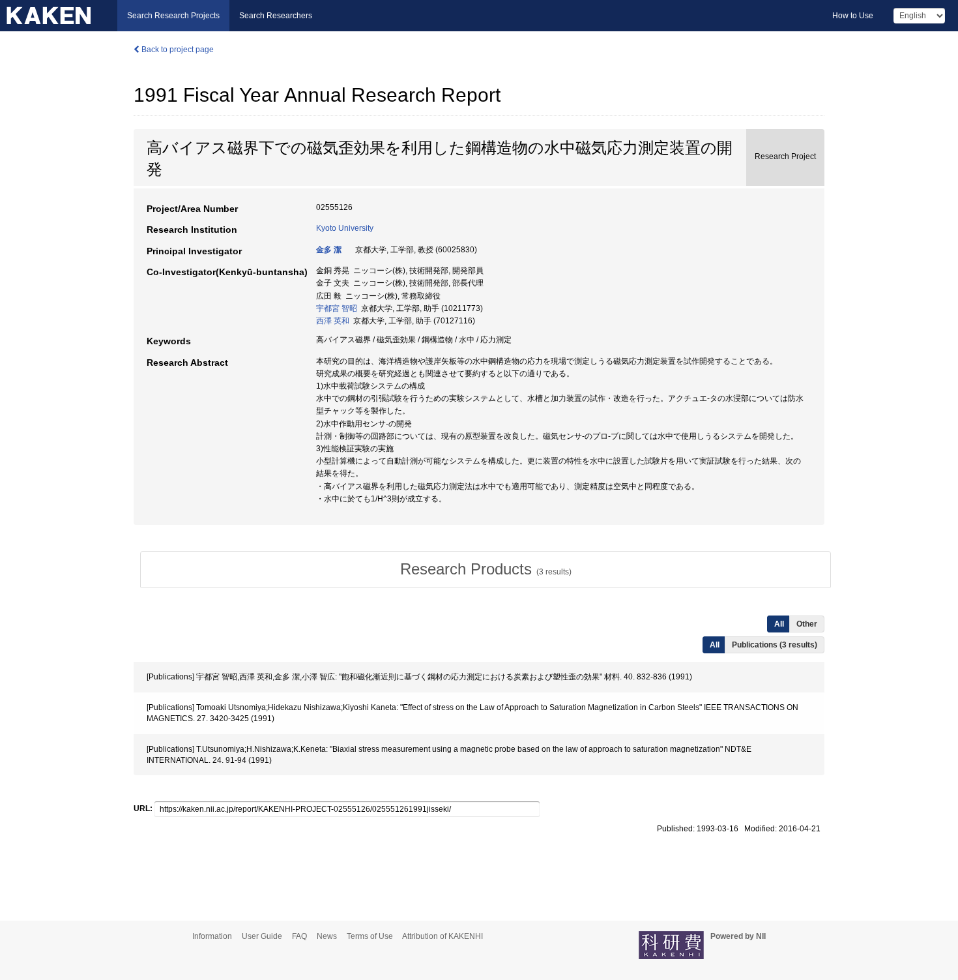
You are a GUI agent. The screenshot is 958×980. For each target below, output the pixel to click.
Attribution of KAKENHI (442, 936)
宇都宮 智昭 (336, 308)
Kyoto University (344, 228)
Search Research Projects (173, 15)
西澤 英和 (332, 320)
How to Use (852, 15)
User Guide (262, 936)
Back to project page (176, 49)
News (327, 936)
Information (212, 936)
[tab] (485, 569)
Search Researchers (275, 15)
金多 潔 (328, 249)
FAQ (299, 936)
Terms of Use (370, 936)
